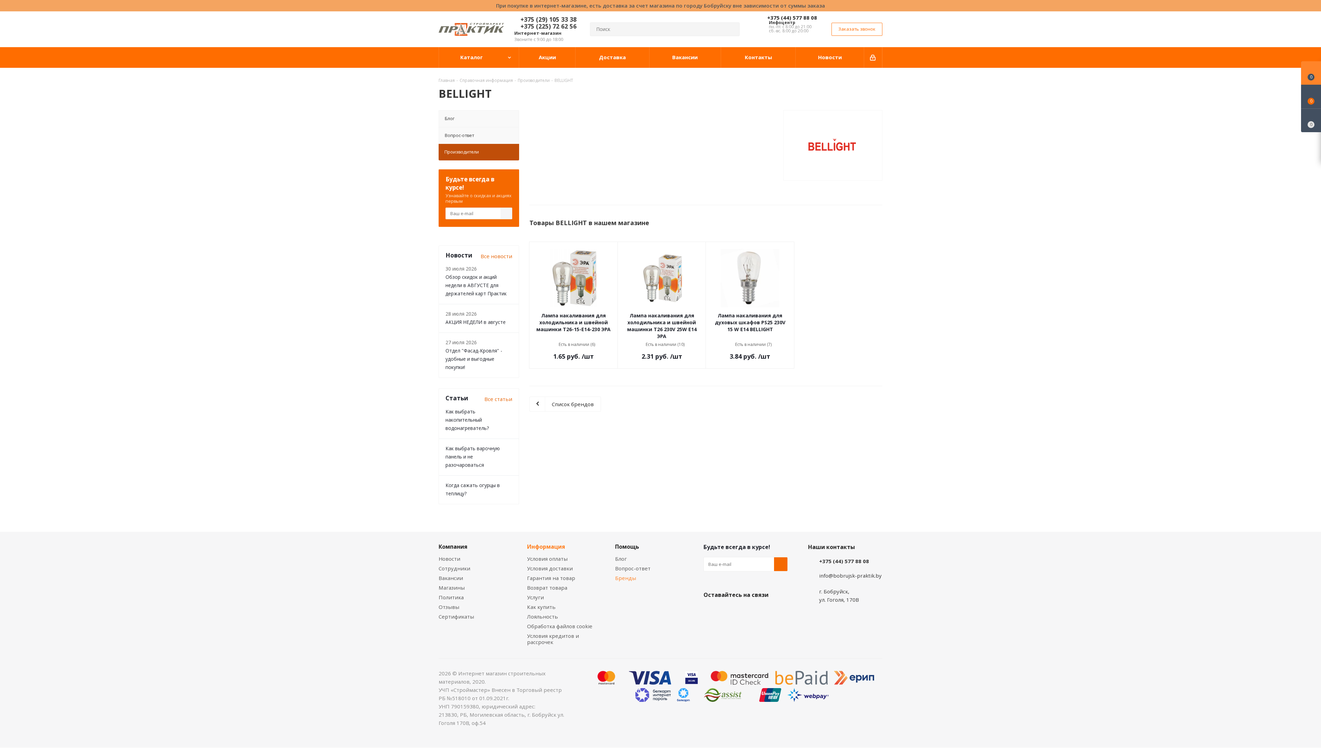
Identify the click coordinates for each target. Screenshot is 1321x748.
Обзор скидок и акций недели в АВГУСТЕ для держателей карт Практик (476, 285)
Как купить (541, 606)
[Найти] (731, 29)
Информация (546, 546)
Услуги (535, 597)
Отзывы (449, 606)
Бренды (625, 578)
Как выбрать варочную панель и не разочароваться (472, 456)
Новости (449, 558)
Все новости (496, 256)
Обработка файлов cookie (559, 626)
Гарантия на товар (551, 578)
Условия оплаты (547, 558)
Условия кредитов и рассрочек (553, 638)
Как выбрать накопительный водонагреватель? (467, 419)
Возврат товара (547, 587)
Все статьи (498, 399)
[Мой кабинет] (873, 57)
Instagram (745, 611)
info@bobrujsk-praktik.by (850, 575)
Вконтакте (710, 611)
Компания (453, 546)
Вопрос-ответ (459, 135)
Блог (449, 118)
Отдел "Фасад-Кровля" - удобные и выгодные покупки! (473, 358)
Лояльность (542, 616)
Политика (451, 597)
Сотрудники (454, 568)
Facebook (727, 611)
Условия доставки (550, 568)
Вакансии (451, 578)
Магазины (452, 587)
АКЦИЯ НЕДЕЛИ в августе (475, 322)
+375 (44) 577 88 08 (792, 17)
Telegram (762, 611)
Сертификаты (456, 616)
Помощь (627, 546)
